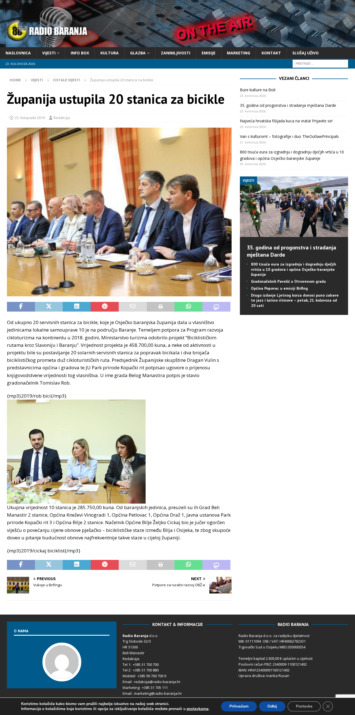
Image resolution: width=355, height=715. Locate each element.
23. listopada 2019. (30, 117)
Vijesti (48, 52)
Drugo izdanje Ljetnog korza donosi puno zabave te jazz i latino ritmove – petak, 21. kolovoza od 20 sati (295, 300)
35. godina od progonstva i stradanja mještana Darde (288, 105)
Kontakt (271, 52)
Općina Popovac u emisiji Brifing (279, 288)
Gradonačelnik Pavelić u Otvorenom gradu (288, 281)
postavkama (198, 708)
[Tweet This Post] (49, 307)
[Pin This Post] (105, 307)
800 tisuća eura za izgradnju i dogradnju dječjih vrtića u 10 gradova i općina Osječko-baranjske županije (293, 269)
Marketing (238, 52)
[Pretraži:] (320, 63)
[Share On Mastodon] (216, 307)
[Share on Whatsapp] (188, 307)
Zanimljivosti (175, 52)
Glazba (138, 52)
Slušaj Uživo (305, 52)
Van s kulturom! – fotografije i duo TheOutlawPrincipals (289, 136)
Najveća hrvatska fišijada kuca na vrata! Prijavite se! (286, 120)
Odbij (272, 706)
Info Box (80, 52)
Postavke (304, 706)
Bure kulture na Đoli (257, 89)
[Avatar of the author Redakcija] (61, 675)
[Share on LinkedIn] (77, 307)
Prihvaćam (238, 706)
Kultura (109, 52)
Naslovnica (18, 52)
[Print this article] (161, 307)
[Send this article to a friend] (133, 307)
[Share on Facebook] (21, 307)
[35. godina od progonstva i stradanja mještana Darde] (294, 233)
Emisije (208, 52)
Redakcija (62, 117)
